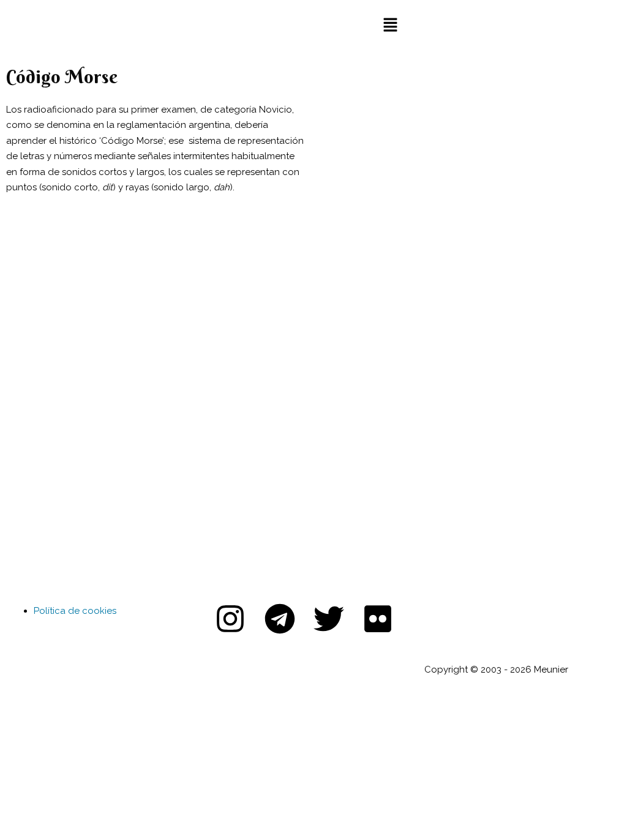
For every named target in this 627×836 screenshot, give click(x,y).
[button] (390, 25)
